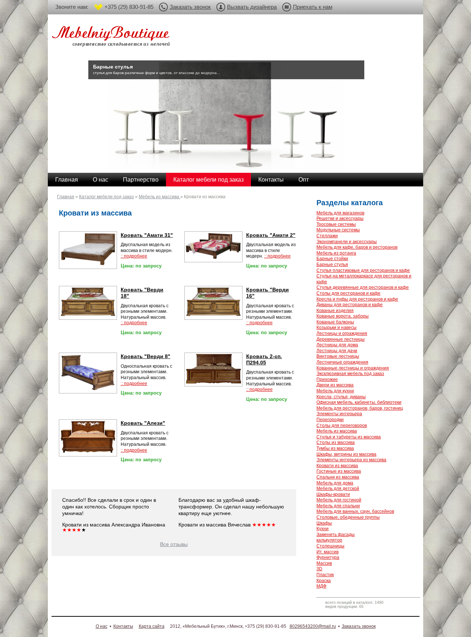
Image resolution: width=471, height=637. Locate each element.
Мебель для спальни (338, 505)
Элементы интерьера (339, 413)
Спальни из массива (337, 477)
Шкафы (324, 523)
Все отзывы (174, 544)
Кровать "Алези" (143, 423)
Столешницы (330, 546)
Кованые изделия (335, 310)
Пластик (325, 574)
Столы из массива (335, 442)
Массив (324, 563)
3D (319, 568)
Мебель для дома (334, 483)
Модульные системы (338, 229)
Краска (323, 580)
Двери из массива (335, 385)
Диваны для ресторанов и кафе (349, 304)
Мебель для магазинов (340, 213)
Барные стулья (332, 264)
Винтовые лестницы (337, 356)
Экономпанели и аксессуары (346, 241)
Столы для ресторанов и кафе (348, 293)
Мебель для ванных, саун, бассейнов (355, 511)
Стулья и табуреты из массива (348, 437)
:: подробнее (134, 256)
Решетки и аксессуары (340, 218)
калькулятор (329, 540)
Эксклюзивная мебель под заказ (350, 373)
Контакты (271, 179)
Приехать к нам (312, 7)
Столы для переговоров (341, 425)
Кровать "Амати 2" (270, 235)
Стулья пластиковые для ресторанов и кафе (363, 270)
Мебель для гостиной (338, 500)
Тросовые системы (336, 224)
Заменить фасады (335, 534)
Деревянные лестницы (340, 339)
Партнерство (141, 179)
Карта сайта (151, 626)
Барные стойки (332, 258)
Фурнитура (327, 557)
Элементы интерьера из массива (351, 459)
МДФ (321, 586)
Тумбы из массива (335, 448)
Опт (303, 179)
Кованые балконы (335, 322)
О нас (100, 179)
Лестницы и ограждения (341, 333)
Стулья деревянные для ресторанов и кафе (362, 287)
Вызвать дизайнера (252, 7)
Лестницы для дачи (336, 350)
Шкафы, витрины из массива (346, 454)
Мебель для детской (337, 488)
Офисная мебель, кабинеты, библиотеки (358, 402)
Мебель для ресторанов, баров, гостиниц (359, 408)
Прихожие (327, 379)
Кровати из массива (337, 465)
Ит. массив (327, 551)
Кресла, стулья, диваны (341, 396)
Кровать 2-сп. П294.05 (264, 359)
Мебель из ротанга (336, 253)
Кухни (322, 528)
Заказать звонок (190, 7)
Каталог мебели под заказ (208, 179)
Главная (66, 179)
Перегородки (330, 419)
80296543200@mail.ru (313, 626)
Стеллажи (327, 235)
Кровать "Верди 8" (145, 356)
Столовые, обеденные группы (348, 517)
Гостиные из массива (338, 471)
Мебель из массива (159, 196)
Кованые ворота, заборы (342, 316)
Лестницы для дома (337, 344)
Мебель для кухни (335, 390)
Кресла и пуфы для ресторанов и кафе (357, 299)
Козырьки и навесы (336, 327)
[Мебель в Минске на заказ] (112, 38)
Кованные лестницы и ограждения (352, 368)
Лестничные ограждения (342, 362)
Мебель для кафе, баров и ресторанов (356, 247)
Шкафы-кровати (333, 494)
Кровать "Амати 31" (147, 235)
